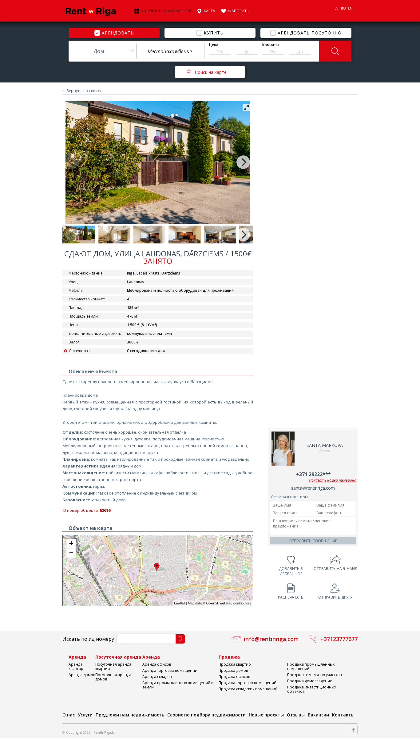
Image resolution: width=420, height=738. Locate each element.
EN (350, 8)
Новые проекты (266, 715)
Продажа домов (233, 670)
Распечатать (290, 597)
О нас (68, 715)
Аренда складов (157, 676)
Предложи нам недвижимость (130, 715)
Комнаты (270, 45)
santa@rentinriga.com (313, 488)
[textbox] (170, 51)
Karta (209, 11)
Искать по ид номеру (88, 639)
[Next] (243, 162)
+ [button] (71, 543)
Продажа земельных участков (314, 674)
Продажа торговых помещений (247, 682)
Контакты (343, 715)
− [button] (71, 553)
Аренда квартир (76, 666)
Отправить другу (335, 597)
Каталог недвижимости (166, 11)
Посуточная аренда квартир (113, 666)
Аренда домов (82, 674)
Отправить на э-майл (335, 568)
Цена (213, 45)
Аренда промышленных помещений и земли (178, 685)
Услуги (85, 715)
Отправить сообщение (313, 540)
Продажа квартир (235, 664)
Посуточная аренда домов (113, 677)
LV (337, 8)
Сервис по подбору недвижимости (206, 715)
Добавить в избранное (291, 571)
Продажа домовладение (309, 681)
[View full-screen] (246, 107)
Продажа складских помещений (248, 689)
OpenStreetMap (219, 603)
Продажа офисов (234, 676)
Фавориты (239, 11)
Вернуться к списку (83, 91)
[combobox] (102, 51)
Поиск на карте (211, 72)
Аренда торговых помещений (169, 670)
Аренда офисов (156, 664)
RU (343, 8)
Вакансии (318, 715)
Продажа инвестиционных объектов (311, 689)
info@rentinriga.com (271, 639)
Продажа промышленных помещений (311, 666)
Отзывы (296, 715)
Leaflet (179, 603)
